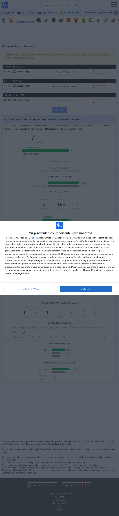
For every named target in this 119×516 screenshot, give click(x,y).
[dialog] (59, 258)
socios (34, 238)
